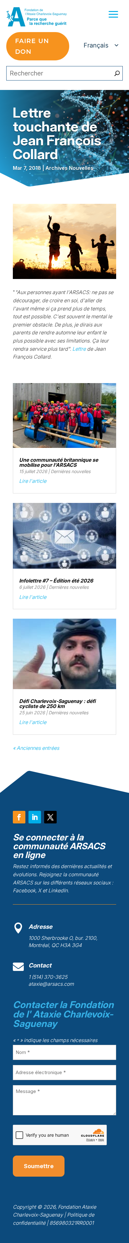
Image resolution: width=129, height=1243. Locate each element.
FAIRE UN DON (32, 46)
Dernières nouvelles (70, 471)
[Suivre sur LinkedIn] (34, 817)
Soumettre (39, 1166)
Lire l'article (32, 481)
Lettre (79, 349)
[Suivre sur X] (50, 817)
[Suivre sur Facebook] (19, 817)
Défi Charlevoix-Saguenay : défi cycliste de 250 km (57, 703)
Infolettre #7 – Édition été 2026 (56, 580)
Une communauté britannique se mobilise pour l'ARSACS (58, 462)
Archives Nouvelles (69, 168)
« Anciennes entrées (36, 748)
